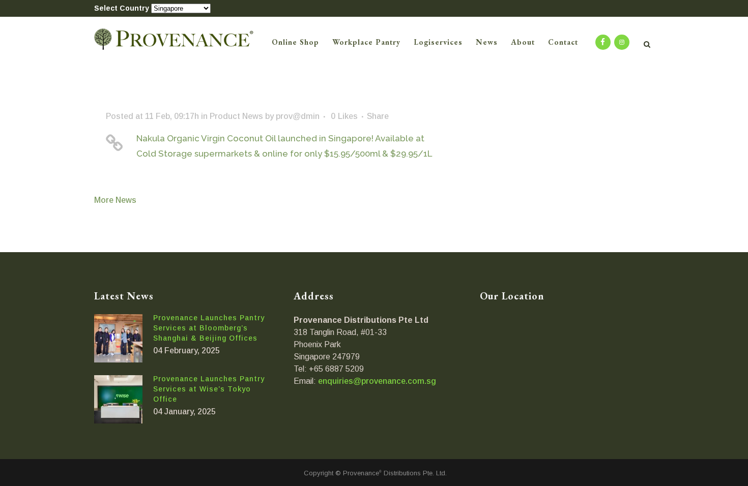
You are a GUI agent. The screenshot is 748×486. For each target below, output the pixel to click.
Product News (236, 116)
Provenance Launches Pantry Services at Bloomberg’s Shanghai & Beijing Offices (209, 328)
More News (115, 200)
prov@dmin (298, 116)
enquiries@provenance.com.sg (377, 381)
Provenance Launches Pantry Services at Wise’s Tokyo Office (209, 389)
